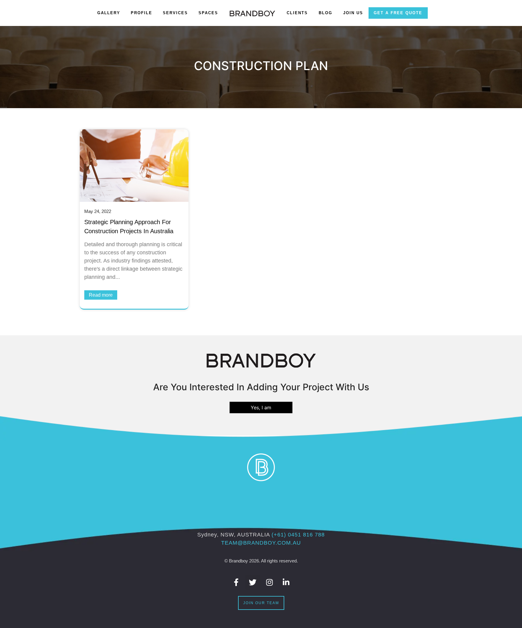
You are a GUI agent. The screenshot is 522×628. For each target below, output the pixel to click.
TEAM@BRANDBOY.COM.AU (261, 543)
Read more (101, 295)
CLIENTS (297, 13)
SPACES (208, 13)
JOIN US (353, 13)
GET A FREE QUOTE (398, 13)
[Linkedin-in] (286, 582)
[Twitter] (252, 582)
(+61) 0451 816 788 (298, 535)
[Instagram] (269, 582)
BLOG (325, 13)
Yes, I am (261, 407)
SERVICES (175, 13)
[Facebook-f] (236, 582)
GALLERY (108, 13)
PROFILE (141, 13)
